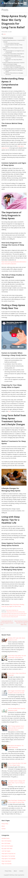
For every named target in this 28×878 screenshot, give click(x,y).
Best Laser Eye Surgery (7, 846)
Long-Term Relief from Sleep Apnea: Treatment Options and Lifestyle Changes (13, 63)
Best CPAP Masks (6, 843)
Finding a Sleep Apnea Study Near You (12, 55)
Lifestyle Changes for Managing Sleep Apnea (14, 67)
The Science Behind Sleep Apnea (12, 43)
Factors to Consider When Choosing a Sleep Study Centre (14, 57)
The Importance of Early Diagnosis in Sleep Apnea (13, 48)
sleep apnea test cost (16, 613)
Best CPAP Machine (6, 841)
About (3, 826)
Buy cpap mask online (7, 848)
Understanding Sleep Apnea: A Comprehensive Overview (13, 41)
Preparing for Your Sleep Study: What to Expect (13, 60)
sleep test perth (14, 616)
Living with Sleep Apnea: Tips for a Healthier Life (14, 68)
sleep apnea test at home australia (14, 611)
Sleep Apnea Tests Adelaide (8, 858)
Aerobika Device (5, 838)
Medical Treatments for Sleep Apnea (13, 65)
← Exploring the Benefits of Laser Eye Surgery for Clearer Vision (6, 622)
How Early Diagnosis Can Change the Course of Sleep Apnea (14, 51)
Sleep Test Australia (6, 863)
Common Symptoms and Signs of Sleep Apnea (13, 45)
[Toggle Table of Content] (23, 38)
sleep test (8, 616)
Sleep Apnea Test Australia (8, 856)
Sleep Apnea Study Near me (12, 610)
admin (4, 34)
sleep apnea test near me (14, 615)
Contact (4, 828)
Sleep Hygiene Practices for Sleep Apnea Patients (13, 71)
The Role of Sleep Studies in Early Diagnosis (14, 53)
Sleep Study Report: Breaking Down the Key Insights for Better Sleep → (21, 622)
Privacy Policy (5, 823)
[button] (25, 2)
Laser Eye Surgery (6, 851)
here (9, 411)
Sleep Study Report (6, 861)
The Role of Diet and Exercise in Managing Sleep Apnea (14, 73)
